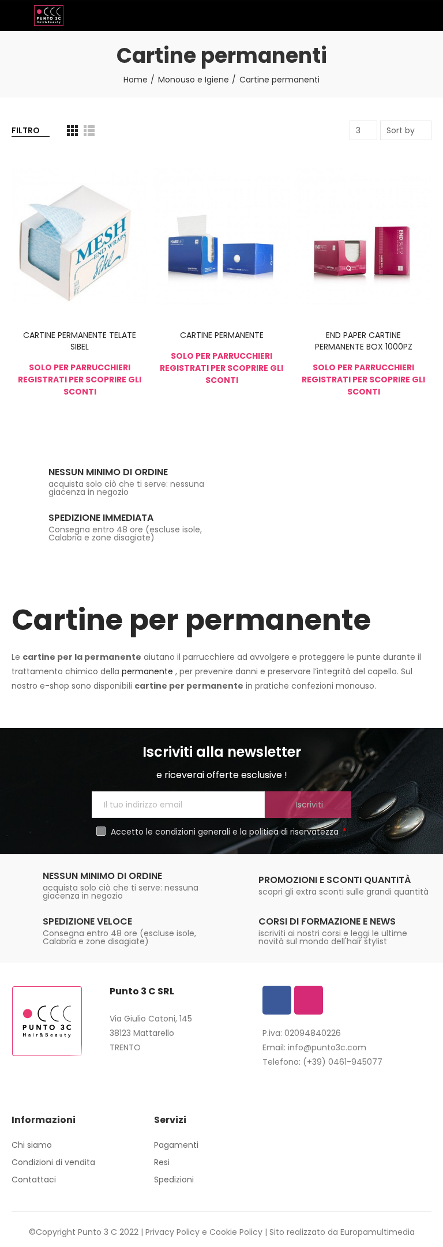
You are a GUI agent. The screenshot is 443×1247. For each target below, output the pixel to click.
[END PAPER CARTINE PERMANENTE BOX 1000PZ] (363, 236)
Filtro (26, 130)
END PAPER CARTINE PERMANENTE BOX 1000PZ (363, 340)
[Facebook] (276, 1000)
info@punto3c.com (327, 1047)
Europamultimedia (377, 1232)
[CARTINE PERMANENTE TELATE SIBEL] (80, 236)
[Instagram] (308, 1000)
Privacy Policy (172, 1232)
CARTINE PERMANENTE (222, 335)
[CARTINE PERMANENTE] (221, 236)
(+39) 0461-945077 (342, 1062)
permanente (148, 671)
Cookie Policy (235, 1232)
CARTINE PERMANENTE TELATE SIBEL (79, 340)
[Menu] (17, 15)
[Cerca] (405, 15)
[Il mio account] (425, 15)
